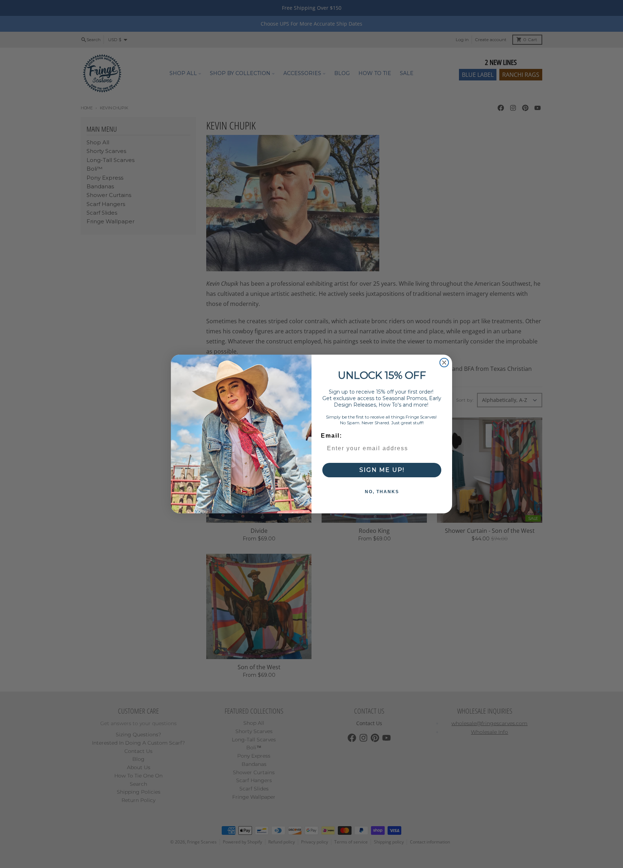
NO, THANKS (382, 491)
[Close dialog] (444, 362)
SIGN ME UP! (382, 469)
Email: (331, 436)
